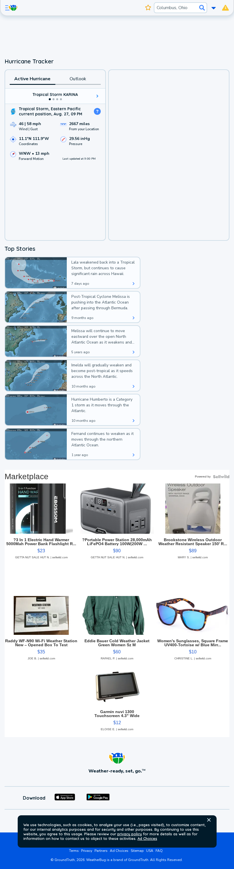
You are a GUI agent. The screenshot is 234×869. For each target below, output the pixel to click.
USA (149, 850)
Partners (101, 850)
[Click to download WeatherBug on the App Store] (65, 798)
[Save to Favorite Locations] (148, 7)
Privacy (86, 850)
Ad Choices (147, 838)
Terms (74, 850)
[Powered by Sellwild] (221, 477)
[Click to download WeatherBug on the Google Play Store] (98, 798)
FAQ (159, 850)
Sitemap (137, 850)
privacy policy (129, 834)
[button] (209, 820)
